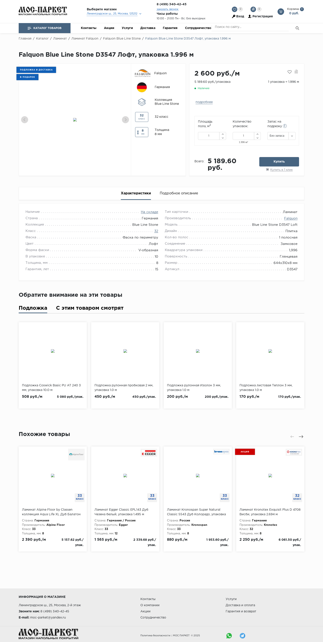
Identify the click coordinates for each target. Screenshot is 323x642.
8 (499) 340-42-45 (172, 4)
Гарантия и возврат (241, 611)
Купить (279, 161)
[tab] (33, 309)
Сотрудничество (198, 28)
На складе (149, 212)
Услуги (127, 28)
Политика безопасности (155, 636)
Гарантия (170, 28)
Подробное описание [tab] (179, 193)
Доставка (147, 28)
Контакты (88, 28)
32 (156, 231)
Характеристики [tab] (136, 193)
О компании (150, 605)
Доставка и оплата (240, 605)
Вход (240, 16)
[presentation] (24, 119)
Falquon (291, 218)
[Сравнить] (296, 72)
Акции (109, 28)
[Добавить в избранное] (290, 72)
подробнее (204, 102)
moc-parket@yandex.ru (48, 617)
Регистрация (262, 16)
